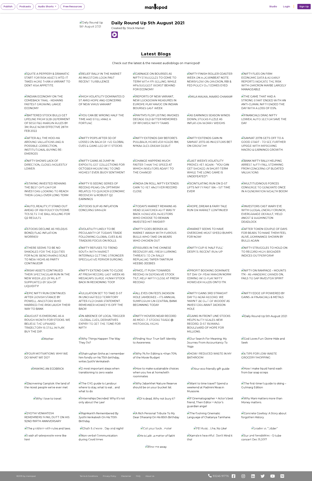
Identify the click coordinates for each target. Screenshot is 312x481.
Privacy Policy (109, 476)
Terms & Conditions (89, 476)
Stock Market (136, 28)
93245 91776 (221, 476)
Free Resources (72, 6)
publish (9, 6)
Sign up (304, 6)
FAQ (138, 476)
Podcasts (25, 6)
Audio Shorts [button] (46, 6)
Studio (273, 6)
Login (286, 6)
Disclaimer (126, 476)
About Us (149, 476)
